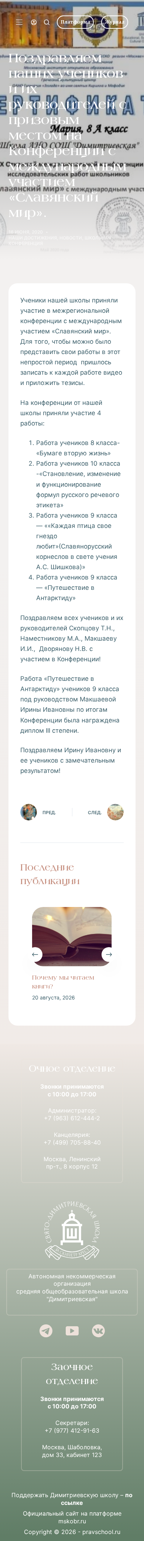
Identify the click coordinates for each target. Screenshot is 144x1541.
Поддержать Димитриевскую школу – (72, 1498)
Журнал (114, 22)
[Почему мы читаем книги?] (72, 936)
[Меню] (19, 22)
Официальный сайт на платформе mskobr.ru (72, 1517)
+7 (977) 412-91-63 (72, 1430)
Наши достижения (32, 238)
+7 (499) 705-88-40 (72, 1142)
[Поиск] (46, 22)
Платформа (75, 22)
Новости (70, 238)
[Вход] (34, 22)
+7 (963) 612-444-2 (72, 1118)
